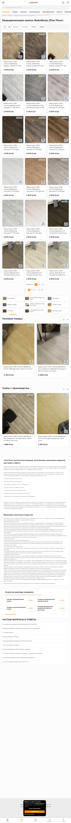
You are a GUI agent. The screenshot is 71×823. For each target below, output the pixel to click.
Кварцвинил (6, 11)
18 (36, 284)
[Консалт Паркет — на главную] (33, 3)
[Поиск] (3, 8)
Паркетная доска (35, 11)
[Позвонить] (63, 3)
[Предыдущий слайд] (64, 320)
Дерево (42, 26)
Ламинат (15, 11)
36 (39, 284)
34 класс (16, 26)
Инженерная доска (48, 11)
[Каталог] (3, 3)
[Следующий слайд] (67, 320)
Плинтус (59, 11)
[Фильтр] (9, 27)
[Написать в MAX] (68, 3)
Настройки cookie (29, 814)
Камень (33, 26)
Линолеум (24, 11)
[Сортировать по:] (5, 27)
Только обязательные (34, 808)
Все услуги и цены (10, 614)
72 (43, 284)
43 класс (25, 26)
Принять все (34, 811)
